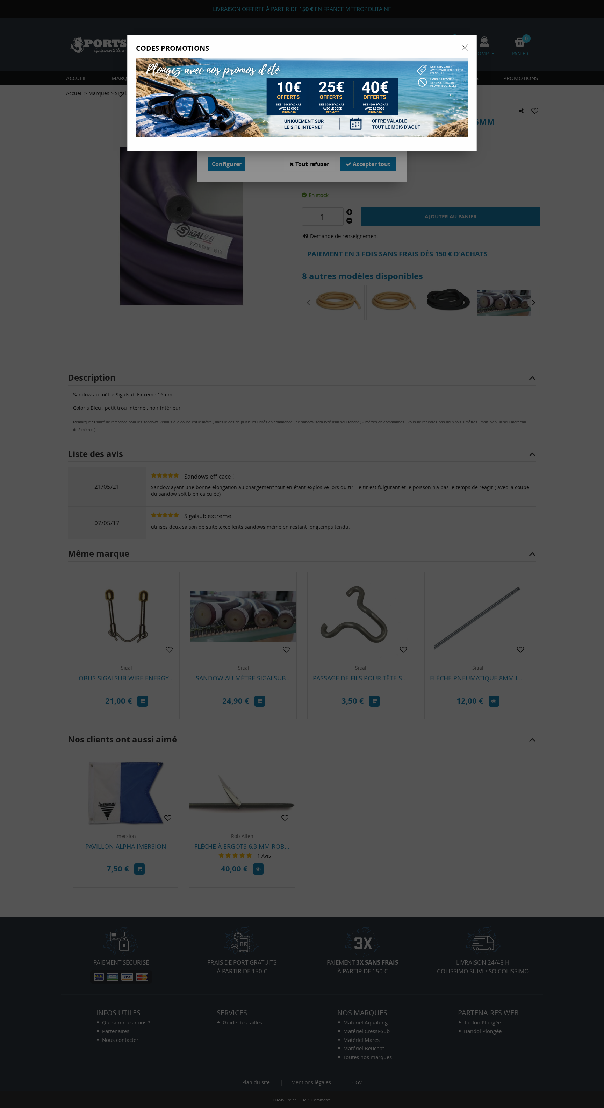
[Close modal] (465, 47)
